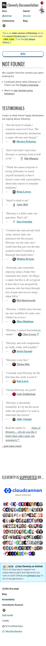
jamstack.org (33, 575)
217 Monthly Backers (12, 631)
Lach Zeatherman (26, 394)
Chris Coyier (29, 334)
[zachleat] (4, 25)
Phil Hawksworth (26, 300)
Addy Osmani (24, 419)
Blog (25, 20)
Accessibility (8, 599)
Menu (23, 54)
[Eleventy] (4, 5)
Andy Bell (22, 204)
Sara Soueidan (24, 221)
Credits (5, 620)
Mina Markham (25, 321)
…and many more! (12, 446)
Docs (4, 11)
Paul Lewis (22, 381)
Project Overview (29, 84)
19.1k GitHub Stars (14, 626)
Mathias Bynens (25, 259)
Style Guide (7, 615)
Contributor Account (12, 604)
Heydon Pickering (26, 141)
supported (28, 477)
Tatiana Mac (23, 364)
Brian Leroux (24, 191)
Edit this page (12, 588)
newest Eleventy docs (16, 36)
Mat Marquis (31, 158)
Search (26, 11)
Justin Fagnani (24, 351)
